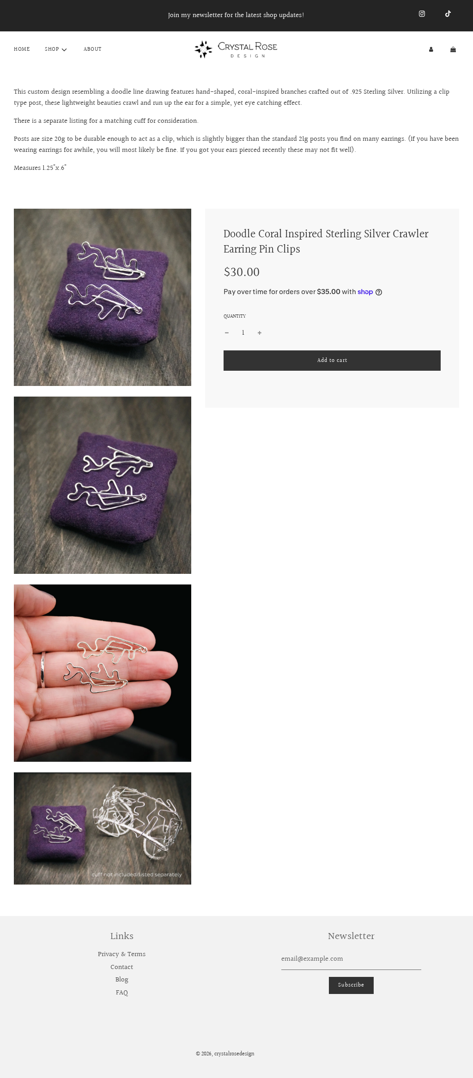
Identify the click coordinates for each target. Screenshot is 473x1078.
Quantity (235, 316)
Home (22, 49)
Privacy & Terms (122, 954)
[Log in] (431, 49)
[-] (227, 333)
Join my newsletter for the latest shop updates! (236, 15)
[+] (259, 333)
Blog (121, 980)
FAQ (122, 993)
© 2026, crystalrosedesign (225, 1054)
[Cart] (454, 49)
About (93, 49)
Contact (121, 967)
